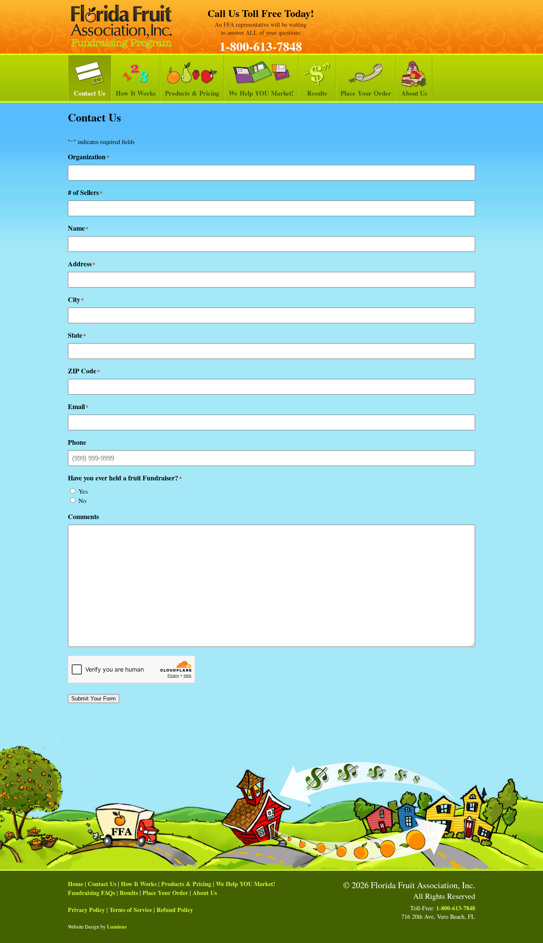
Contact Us (89, 93)
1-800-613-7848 (260, 46)
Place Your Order (366, 93)
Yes (83, 491)
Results (317, 93)
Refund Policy (175, 909)
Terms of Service (130, 909)
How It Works (136, 93)
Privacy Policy (86, 909)
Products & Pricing (192, 93)
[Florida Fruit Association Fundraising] (121, 26)
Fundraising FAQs (91, 892)
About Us (414, 93)
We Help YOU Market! (261, 93)
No (82, 500)
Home (75, 883)
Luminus (117, 926)
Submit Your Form (93, 698)
